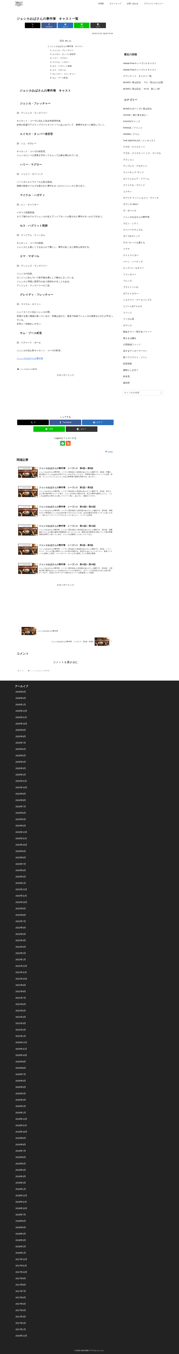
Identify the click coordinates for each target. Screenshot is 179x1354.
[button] (98, 25)
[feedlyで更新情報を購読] (62, 443)
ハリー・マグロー (60, 58)
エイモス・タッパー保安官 (64, 54)
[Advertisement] (65, 394)
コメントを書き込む (65, 662)
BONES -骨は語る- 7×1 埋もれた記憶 (143, 82)
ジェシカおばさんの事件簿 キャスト (66, 46)
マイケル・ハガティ (61, 62)
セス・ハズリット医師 (62, 66)
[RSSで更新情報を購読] (68, 443)
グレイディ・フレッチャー (64, 74)
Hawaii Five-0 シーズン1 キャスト (139, 70)
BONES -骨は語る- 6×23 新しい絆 (141, 89)
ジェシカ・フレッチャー (63, 50)
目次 (62, 41)
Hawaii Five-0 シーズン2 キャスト (139, 63)
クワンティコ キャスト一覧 (137, 76)
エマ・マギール (59, 70)
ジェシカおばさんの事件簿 (30, 358)
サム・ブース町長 (60, 78)
